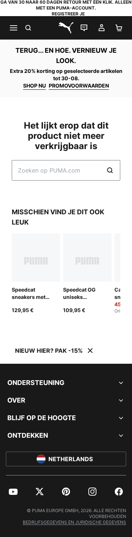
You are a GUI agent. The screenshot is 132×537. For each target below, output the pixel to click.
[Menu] (13, 28)
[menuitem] (13, 491)
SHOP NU (34, 85)
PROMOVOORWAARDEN (79, 85)
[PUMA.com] (66, 28)
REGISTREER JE (68, 13)
